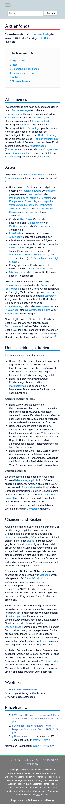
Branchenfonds (22, 736)
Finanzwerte (45, 204)
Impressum (17, 800)
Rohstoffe (45, 197)
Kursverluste (12, 156)
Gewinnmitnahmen (22, 153)
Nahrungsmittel (46, 201)
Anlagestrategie (13, 178)
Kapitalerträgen (38, 145)
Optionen (45, 574)
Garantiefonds (32, 578)
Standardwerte (36, 222)
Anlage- (45, 285)
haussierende (12, 537)
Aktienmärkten (17, 247)
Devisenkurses (13, 626)
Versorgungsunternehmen (23, 204)
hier (31, 769)
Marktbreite (32, 508)
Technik (49, 208)
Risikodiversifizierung (45, 138)
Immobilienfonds (41, 121)
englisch (33, 480)
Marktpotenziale (17, 385)
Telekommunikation (19, 208)
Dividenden (12, 149)
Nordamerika (16, 254)
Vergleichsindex (49, 661)
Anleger (36, 128)
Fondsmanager (13, 326)
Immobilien (25, 124)
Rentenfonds (12, 117)
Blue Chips (26, 219)
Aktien (47, 38)
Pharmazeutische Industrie (23, 197)
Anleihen (38, 117)
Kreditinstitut (11, 313)
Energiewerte (16, 201)
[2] (6, 180)
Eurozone (45, 641)
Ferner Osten (41, 254)
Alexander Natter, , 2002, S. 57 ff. (35, 729)
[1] (23, 141)
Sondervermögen (21, 110)
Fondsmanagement (34, 174)
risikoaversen (48, 295)
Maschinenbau (34, 194)
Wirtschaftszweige (31, 190)
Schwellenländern (38, 268)
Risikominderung (47, 135)
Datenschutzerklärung (41, 800)
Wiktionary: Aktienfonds (23, 689)
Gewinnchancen (43, 226)
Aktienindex (15, 236)
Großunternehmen (19, 226)
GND (36, 745)
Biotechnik (30, 201)
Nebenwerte (20, 480)
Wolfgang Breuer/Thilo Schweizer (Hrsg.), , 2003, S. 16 (36, 718)
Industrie (51, 190)
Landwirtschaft (33, 212)
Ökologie (14, 212)
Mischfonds (15, 272)
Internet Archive (41, 739)
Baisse (30, 540)
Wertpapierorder (44, 306)
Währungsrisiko (17, 616)
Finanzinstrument (14, 114)
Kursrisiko (43, 156)
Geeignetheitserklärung (37, 309)
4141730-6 (46, 745)
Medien (40, 208)
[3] (55, 336)
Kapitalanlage (12, 285)
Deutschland (40, 258)
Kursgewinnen (50, 149)
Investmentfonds (40, 34)
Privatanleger (12, 309)
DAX (29, 494)
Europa (28, 254)
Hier (44, 769)
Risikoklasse (12, 288)
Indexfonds (15, 233)
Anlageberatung (13, 306)
